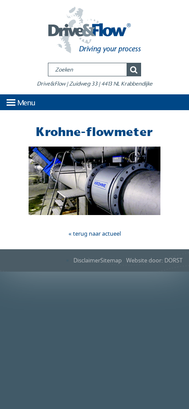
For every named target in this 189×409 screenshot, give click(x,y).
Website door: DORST (154, 260)
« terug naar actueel (95, 234)
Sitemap (111, 260)
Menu (26, 103)
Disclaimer (86, 260)
